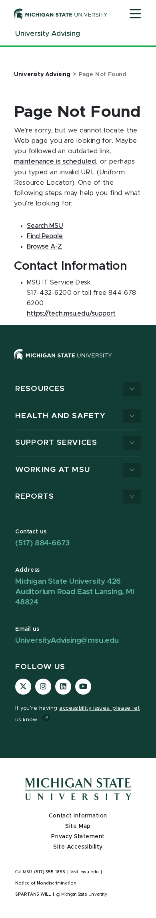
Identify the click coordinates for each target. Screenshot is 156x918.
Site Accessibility (78, 847)
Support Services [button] (56, 442)
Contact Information (78, 816)
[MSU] (63, 362)
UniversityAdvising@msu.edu (67, 640)
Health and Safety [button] (60, 416)
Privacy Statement (78, 836)
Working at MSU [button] (52, 470)
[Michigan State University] (61, 13)
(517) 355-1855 (50, 872)
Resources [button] (40, 389)
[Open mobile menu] (135, 14)
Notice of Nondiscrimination (45, 883)
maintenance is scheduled (55, 161)
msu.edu (89, 872)
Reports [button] (34, 496)
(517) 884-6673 (42, 543)
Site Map (77, 826)
